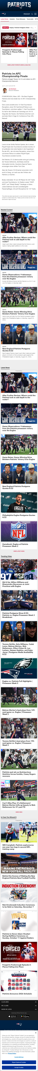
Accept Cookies (19, 1067)
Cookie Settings (19, 1057)
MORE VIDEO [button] (19, 812)
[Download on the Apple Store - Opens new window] (12, 1016)
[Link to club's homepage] (3, 13)
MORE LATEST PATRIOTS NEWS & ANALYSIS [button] (19, 65)
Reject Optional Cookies (19, 1062)
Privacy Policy (12, 1053)
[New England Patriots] (19, 1025)
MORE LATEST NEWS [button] (19, 551)
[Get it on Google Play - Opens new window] (25, 1017)
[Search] (32, 14)
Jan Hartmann (12, 89)
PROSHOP (27, 14)
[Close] (36, 1033)
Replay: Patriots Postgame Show (19, 27)
